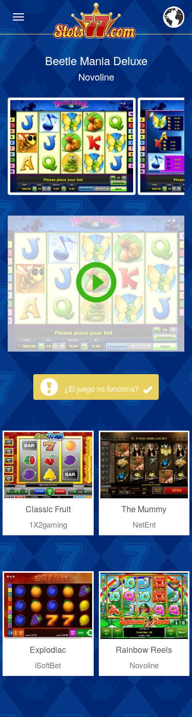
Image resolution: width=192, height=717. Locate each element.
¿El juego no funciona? (103, 388)
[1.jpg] (72, 146)
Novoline (96, 76)
